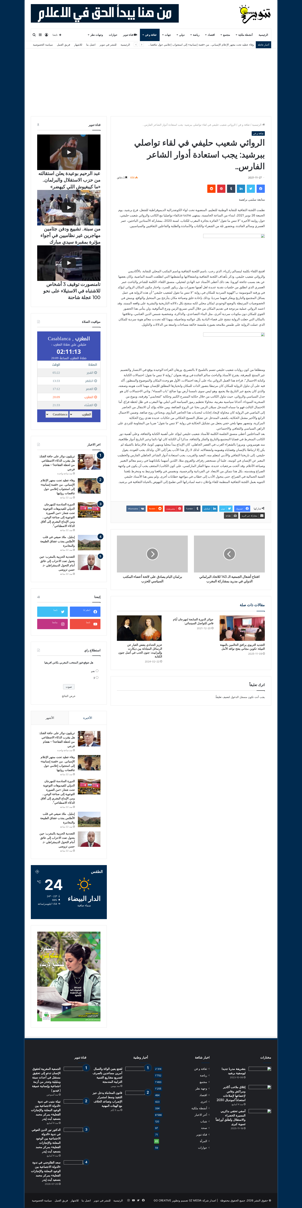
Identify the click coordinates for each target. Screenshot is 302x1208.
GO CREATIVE (162, 1200)
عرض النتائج (69, 696)
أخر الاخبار (201, 1114)
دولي (182, 34)
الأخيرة (87, 718)
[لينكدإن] (241, 189)
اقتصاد (211, 34)
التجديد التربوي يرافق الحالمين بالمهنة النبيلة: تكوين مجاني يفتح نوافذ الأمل (242, 647)
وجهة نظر (201, 1088)
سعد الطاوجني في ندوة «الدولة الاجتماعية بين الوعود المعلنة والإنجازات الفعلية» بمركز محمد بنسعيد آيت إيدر (46, 1171)
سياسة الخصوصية (43, 44)
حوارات (113, 34)
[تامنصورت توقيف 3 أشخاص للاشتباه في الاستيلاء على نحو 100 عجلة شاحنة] (68, 263)
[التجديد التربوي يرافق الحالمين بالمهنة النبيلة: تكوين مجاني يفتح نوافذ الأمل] (242, 628)
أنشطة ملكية (245, 34)
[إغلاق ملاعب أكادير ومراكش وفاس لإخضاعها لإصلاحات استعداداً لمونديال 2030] (260, 1092)
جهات (168, 34)
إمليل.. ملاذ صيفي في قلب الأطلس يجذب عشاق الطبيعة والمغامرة (57, 541)
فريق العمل (63, 44)
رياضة (196, 34)
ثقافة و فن (151, 34)
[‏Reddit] (211, 189)
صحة (204, 1128)
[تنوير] (255, 14)
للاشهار (78, 44)
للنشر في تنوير (108, 44)
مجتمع (226, 34)
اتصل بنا (91, 44)
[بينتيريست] (221, 189)
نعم (93, 671)
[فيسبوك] (261, 189)
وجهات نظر (96, 34)
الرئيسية (263, 34)
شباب (203, 1121)
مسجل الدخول (239, 697)
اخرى (204, 1101)
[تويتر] (251, 189)
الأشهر (50, 718)
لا (94, 677)
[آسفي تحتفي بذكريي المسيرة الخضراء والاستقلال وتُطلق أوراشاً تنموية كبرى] (260, 1116)
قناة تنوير (128, 34)
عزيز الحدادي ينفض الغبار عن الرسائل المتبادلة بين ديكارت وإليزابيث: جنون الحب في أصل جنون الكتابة (140, 650)
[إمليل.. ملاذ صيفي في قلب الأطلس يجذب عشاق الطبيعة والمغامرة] (89, 542)
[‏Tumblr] (231, 189)
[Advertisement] (151, 79)
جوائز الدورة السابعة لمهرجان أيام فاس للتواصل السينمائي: (193, 621)
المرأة (203, 1141)
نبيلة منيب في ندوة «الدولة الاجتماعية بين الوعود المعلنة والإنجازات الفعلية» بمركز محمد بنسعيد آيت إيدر (46, 1110)
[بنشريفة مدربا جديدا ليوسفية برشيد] (260, 1074)
